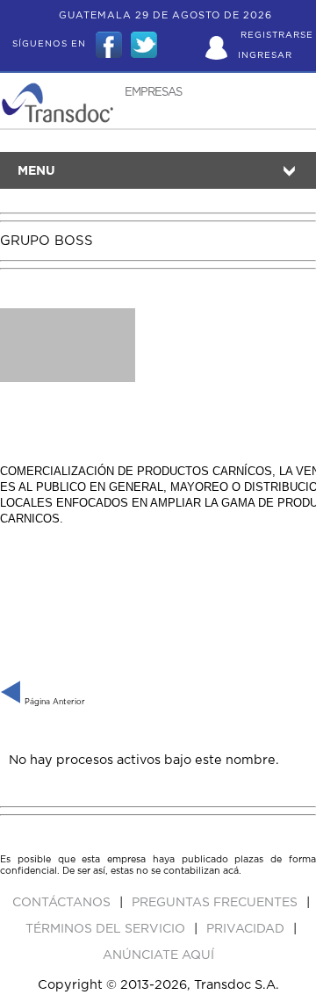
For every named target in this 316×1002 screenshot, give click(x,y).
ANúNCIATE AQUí (158, 955)
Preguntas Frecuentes (216, 903)
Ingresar (265, 55)
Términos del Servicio (107, 929)
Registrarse (277, 35)
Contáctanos (63, 903)
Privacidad (247, 929)
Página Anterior (53, 702)
